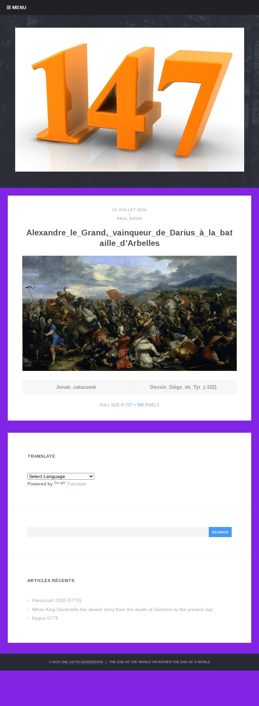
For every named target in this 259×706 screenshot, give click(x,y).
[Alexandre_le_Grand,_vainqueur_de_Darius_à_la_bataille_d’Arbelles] (129, 369)
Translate (76, 483)
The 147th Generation (82, 662)
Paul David (129, 219)
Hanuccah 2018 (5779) (56, 600)
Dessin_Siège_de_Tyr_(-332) (183, 387)
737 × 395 (134, 405)
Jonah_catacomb (76, 387)
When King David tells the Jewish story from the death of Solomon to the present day (122, 609)
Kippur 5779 (45, 618)
